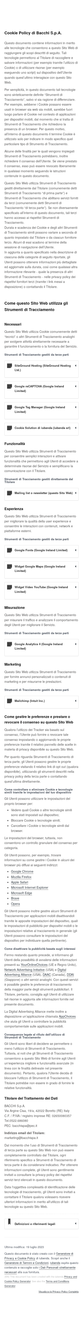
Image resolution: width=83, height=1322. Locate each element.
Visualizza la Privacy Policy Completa (59, 1291)
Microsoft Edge (21, 893)
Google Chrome (22, 871)
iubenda (55, 1263)
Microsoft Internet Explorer (29, 887)
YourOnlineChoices (34, 964)
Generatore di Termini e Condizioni (26, 1263)
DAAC (47, 974)
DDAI (70, 974)
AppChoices (67, 1016)
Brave (15, 898)
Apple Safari (19, 882)
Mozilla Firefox (21, 877)
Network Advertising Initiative (24, 969)
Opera (15, 903)
